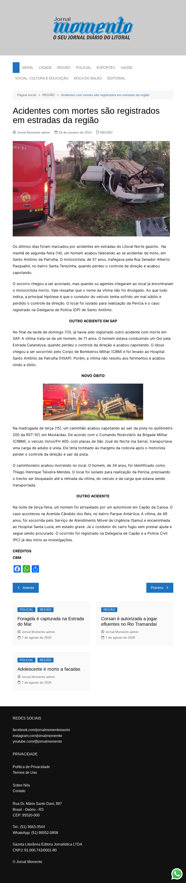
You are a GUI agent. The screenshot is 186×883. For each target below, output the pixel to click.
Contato (19, 791)
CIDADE (45, 67)
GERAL (27, 67)
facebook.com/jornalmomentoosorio (41, 730)
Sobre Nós (21, 785)
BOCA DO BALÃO (88, 78)
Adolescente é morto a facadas (48, 669)
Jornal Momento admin (33, 132)
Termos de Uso (25, 772)
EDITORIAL (116, 78)
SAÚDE (126, 67)
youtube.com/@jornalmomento (37, 741)
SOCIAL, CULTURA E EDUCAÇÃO (42, 78)
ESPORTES (106, 67)
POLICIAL (83, 67)
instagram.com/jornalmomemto (37, 736)
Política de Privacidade (31, 767)
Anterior (28, 588)
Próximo (157, 588)
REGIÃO (64, 67)
